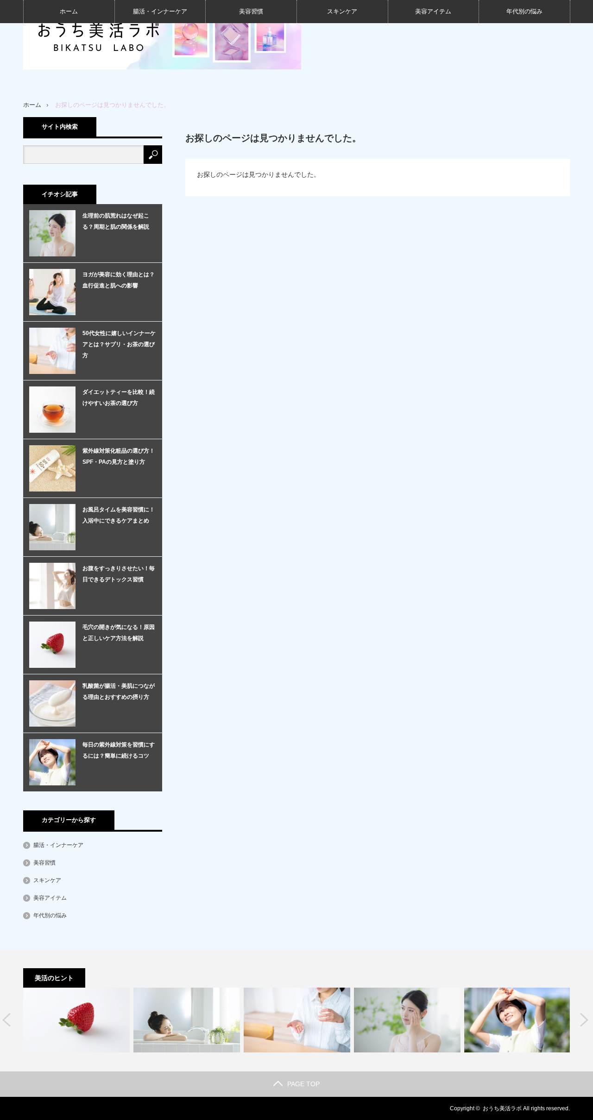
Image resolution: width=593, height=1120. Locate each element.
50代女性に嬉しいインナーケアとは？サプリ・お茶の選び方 (119, 344)
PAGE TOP (303, 1084)
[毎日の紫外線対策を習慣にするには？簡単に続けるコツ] (517, 1020)
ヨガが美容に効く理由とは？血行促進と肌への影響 (118, 280)
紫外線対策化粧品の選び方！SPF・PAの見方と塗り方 (118, 456)
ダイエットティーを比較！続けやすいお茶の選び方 (118, 397)
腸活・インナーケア (160, 11)
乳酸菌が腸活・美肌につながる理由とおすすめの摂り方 (118, 691)
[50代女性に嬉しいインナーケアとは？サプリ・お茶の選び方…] (297, 1020)
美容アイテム (433, 11)
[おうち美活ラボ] (162, 34)
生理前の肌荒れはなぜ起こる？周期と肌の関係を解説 (115, 221)
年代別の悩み (524, 11)
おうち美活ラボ (502, 1108)
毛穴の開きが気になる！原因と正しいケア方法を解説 (118, 632)
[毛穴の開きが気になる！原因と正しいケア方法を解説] (76, 1020)
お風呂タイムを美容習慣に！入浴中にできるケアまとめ (118, 515)
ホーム (69, 11)
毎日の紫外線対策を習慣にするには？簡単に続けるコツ (118, 750)
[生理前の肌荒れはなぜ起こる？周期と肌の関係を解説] (407, 1020)
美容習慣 (251, 11)
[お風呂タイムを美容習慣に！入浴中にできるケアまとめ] (186, 1020)
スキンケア (342, 11)
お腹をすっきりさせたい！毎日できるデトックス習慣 (118, 574)
